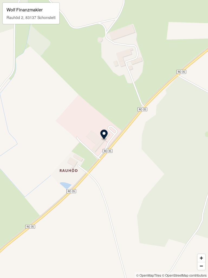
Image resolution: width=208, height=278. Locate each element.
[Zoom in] (201, 258)
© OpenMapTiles (148, 275)
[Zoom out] (201, 266)
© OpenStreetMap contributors (184, 275)
